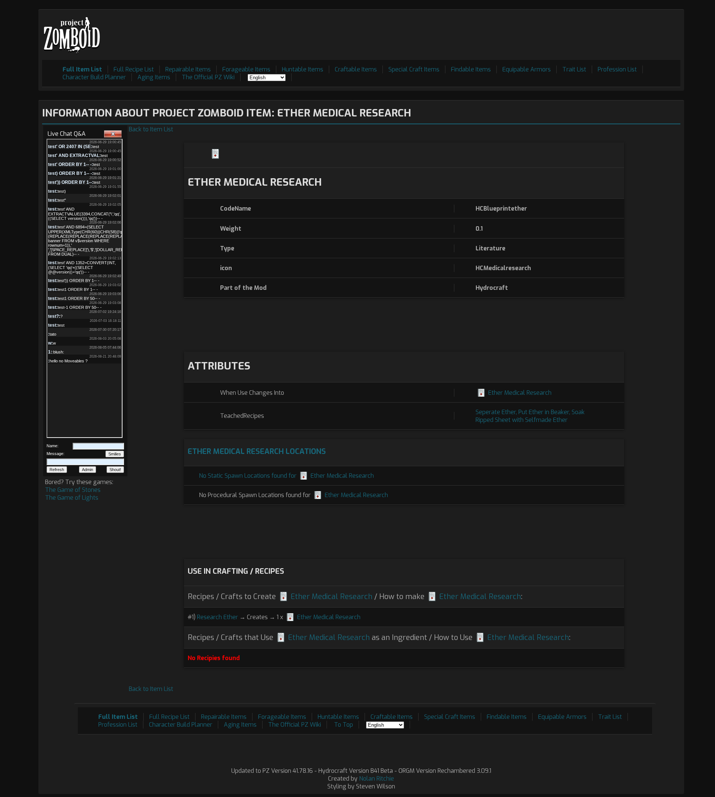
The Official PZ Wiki (208, 77)
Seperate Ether (496, 412)
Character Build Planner (94, 77)
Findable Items (471, 69)
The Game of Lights (71, 498)
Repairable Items (188, 69)
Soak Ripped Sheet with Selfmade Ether (530, 416)
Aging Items (153, 77)
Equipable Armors (526, 69)
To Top (343, 725)
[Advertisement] (544, 30)
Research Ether (217, 617)
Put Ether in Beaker (543, 412)
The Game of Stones (73, 490)
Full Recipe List (134, 69)
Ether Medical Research (520, 393)
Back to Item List (151, 129)
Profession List (617, 69)
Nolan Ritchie (376, 778)
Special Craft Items (413, 69)
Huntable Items (302, 69)
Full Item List (82, 69)
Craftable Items (356, 69)
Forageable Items (246, 69)
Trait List (574, 69)
